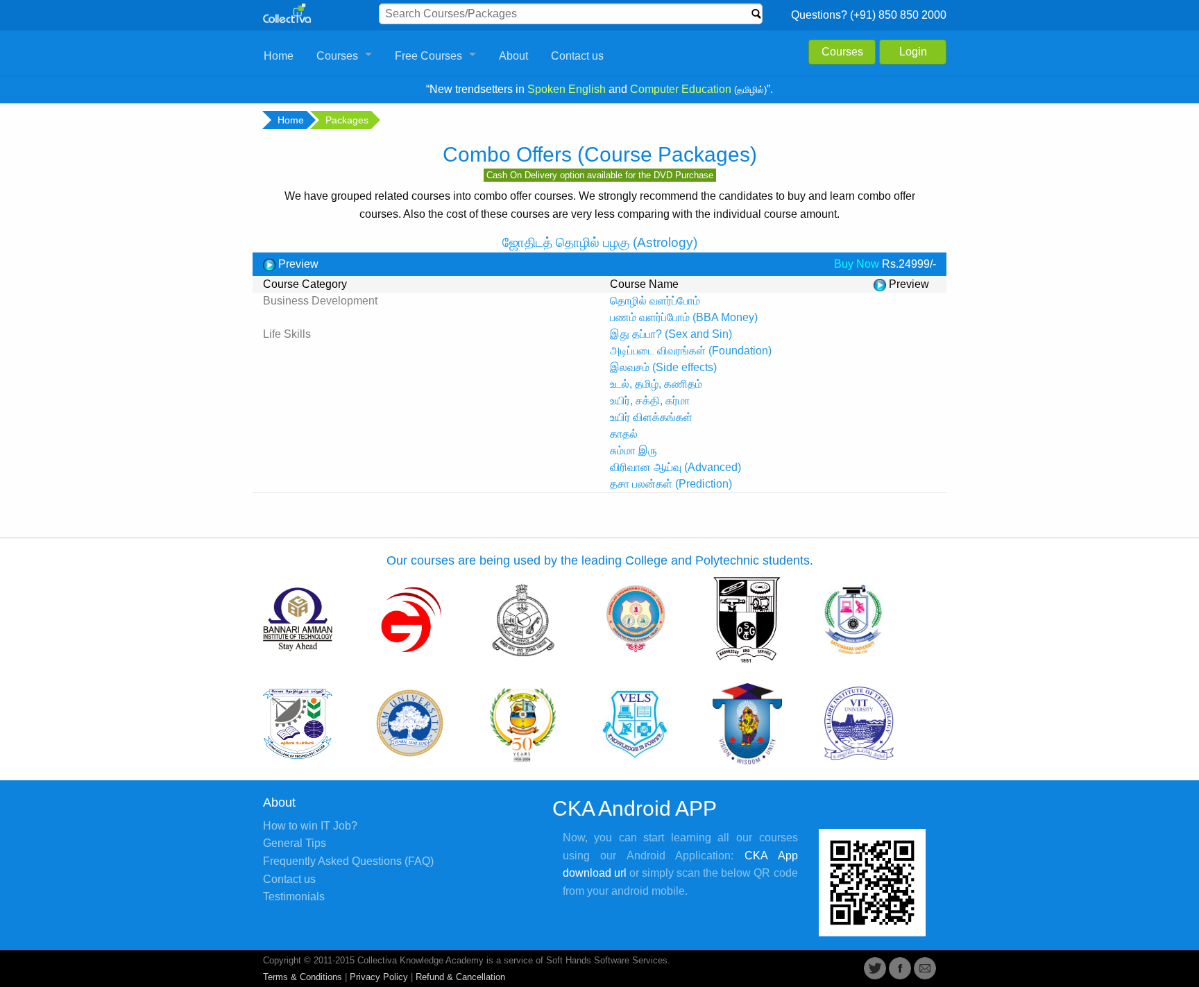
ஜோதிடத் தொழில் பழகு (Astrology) (599, 242)
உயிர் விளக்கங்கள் (651, 417)
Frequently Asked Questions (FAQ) (348, 861)
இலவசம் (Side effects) (663, 367)
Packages (346, 120)
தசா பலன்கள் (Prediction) (671, 484)
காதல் (624, 434)
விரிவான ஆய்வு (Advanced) (675, 467)
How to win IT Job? (310, 826)
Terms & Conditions (302, 977)
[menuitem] (279, 56)
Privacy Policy (379, 977)
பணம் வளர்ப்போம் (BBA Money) (684, 317)
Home (279, 56)
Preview (296, 264)
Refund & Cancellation (460, 977)
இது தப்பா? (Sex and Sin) (671, 334)
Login (913, 52)
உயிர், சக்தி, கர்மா (650, 400)
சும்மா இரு (633, 450)
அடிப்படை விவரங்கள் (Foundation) (691, 351)
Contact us (577, 56)
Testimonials (294, 896)
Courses (337, 56)
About (513, 56)
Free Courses (428, 56)
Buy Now (856, 264)
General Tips (294, 843)
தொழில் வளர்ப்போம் (655, 301)
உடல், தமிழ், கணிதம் (656, 384)
